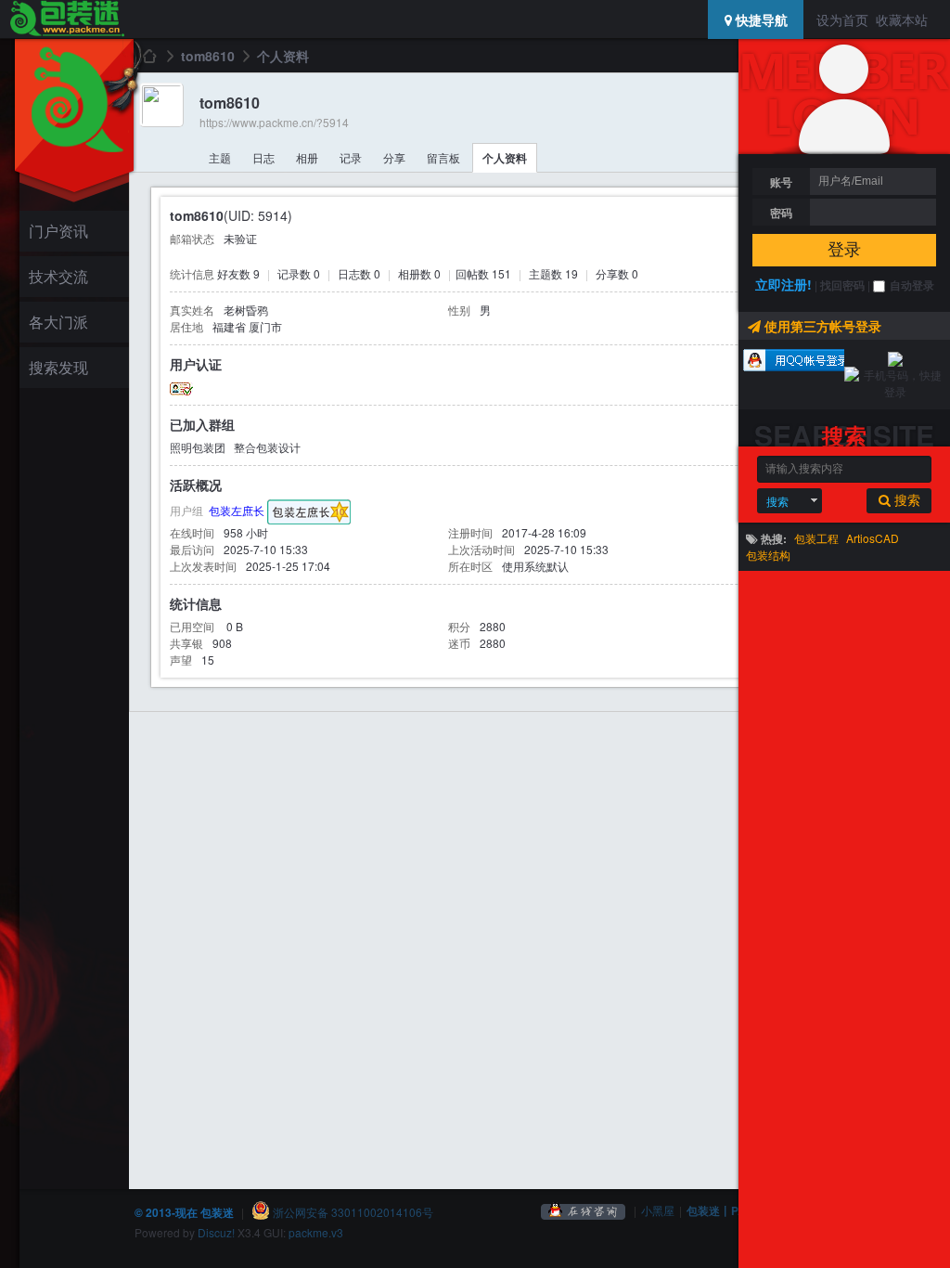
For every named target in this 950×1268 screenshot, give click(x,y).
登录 (844, 249)
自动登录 (912, 285)
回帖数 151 (483, 273)
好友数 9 (238, 273)
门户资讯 (58, 230)
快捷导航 (760, 19)
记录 (351, 157)
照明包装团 (197, 447)
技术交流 (58, 276)
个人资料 (504, 157)
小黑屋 (657, 1210)
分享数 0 (617, 273)
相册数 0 (419, 273)
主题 (220, 157)
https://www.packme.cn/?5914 (274, 122)
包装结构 (768, 555)
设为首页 (842, 19)
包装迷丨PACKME (733, 1210)
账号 (781, 182)
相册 (307, 157)
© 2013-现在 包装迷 (184, 1212)
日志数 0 (359, 273)
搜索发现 (58, 367)
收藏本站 (902, 19)
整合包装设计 (267, 447)
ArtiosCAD (872, 538)
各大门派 (58, 321)
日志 (263, 157)
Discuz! (216, 1232)
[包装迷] (66, 19)
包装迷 (148, 55)
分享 (394, 157)
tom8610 (208, 55)
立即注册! (783, 284)
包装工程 (816, 538)
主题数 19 (553, 273)
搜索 (777, 501)
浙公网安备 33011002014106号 (351, 1212)
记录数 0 (298, 273)
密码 (781, 212)
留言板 (443, 157)
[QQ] (583, 1210)
